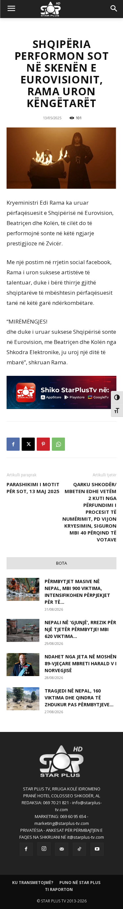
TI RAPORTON (59, 889)
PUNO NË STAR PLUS (79, 882)
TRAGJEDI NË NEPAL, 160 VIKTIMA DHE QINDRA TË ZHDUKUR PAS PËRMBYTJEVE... (79, 698)
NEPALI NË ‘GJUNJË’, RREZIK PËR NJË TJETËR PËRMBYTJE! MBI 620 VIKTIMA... (80, 629)
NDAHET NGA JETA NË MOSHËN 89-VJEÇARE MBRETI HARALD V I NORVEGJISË (80, 663)
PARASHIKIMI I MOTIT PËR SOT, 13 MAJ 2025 (33, 487)
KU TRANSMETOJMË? (32, 882)
